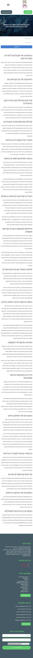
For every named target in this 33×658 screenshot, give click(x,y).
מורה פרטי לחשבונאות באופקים (23, 620)
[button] (8, 5)
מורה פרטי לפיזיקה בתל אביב (23, 617)
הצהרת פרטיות (24, 565)
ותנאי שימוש (11, 643)
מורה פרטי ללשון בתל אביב (24, 609)
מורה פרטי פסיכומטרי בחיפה (24, 612)
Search (16, 47)
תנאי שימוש (25, 564)
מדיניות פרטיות (17, 643)
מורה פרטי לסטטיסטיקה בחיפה (23, 606)
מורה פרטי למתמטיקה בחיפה (23, 614)
